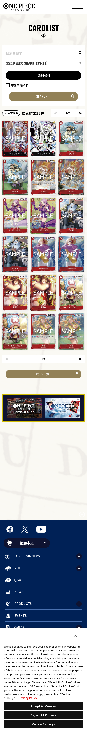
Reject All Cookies (43, 715)
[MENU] (77, 8)
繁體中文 (27, 543)
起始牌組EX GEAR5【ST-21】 (27, 63)
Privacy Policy (28, 698)
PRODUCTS (23, 603)
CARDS (19, 627)
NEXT (80, 113)
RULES (19, 567)
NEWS (18, 591)
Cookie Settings (43, 724)
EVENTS (20, 615)
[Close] (75, 635)
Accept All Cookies (43, 706)
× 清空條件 (11, 113)
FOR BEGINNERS (27, 555)
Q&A (17, 579)
